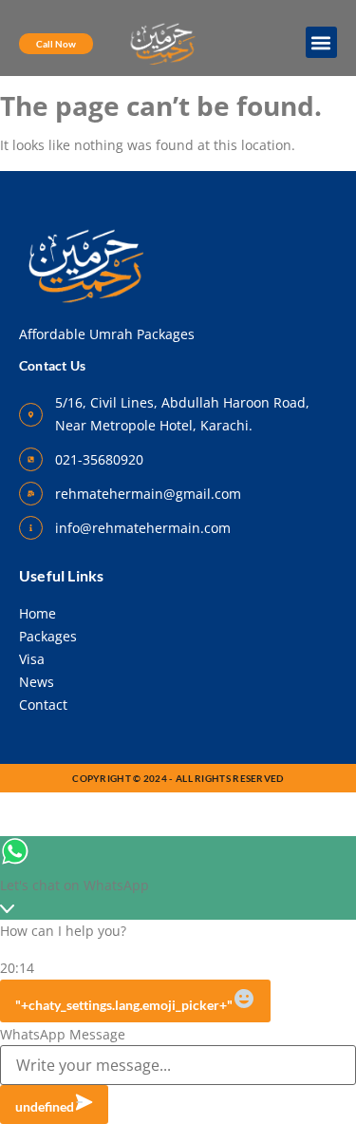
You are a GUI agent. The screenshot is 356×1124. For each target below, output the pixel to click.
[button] (321, 42)
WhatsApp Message (62, 1034)
